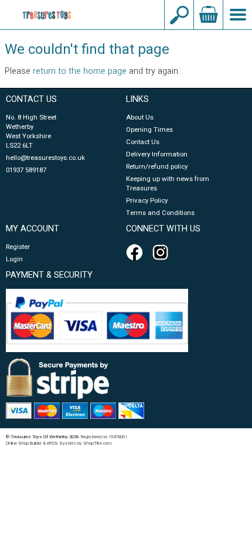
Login (14, 259)
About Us (140, 117)
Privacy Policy (147, 201)
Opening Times (149, 130)
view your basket (208, 14)
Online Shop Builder (24, 443)
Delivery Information (157, 154)
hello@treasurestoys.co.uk (45, 158)
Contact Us (142, 142)
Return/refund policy (157, 167)
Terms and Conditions (160, 213)
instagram (162, 252)
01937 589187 (26, 170)
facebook (136, 252)
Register (18, 247)
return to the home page (80, 71)
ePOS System (61, 443)
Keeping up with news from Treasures (167, 183)
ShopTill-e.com (97, 443)
